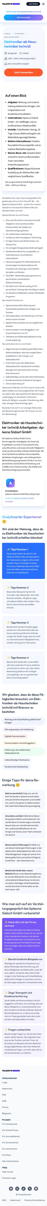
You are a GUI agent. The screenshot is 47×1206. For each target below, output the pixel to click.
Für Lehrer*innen (9, 1149)
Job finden (33, 4)
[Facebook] (11, 1189)
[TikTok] (23, 1189)
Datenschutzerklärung (35, 1200)
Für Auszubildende (11, 1136)
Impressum (7, 1088)
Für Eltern (6, 1155)
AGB (4, 1101)
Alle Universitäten (10, 1161)
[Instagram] (17, 1189)
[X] (30, 1189)
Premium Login (9, 1178)
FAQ (4, 1094)
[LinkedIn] (36, 1189)
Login (4, 1082)
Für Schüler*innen (10, 1130)
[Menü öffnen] (43, 4)
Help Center (7, 1172)
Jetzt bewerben (24, 17)
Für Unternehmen (10, 1142)
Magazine (6, 1113)
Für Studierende (9, 1124)
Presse (5, 1107)
